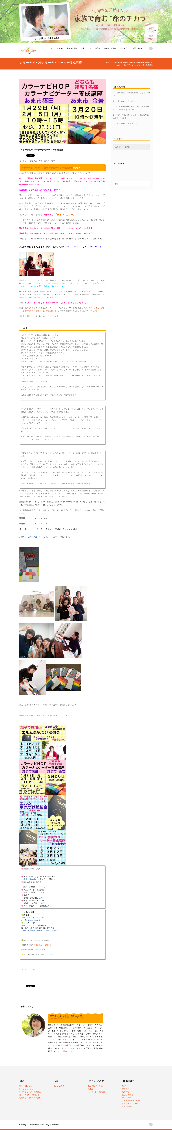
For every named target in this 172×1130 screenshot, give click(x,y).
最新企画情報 (72, 48)
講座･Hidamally (25, 1086)
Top (51, 48)
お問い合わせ (137, 48)
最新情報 (125, 1092)
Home (108, 62)
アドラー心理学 (94, 48)
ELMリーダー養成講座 (97, 1092)
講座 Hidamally (30, 879)
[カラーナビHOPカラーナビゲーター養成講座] (62, 111)
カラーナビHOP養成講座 (29, 1094)
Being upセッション (27, 1089)
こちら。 (39, 868)
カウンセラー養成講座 (42, 945)
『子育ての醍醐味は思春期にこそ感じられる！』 (40, 930)
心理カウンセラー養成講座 (30, 1097)
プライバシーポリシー (131, 1100)
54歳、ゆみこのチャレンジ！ (126, 101)
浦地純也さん (33, 920)
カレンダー (124, 48)
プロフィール (127, 1089)
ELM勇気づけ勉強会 (96, 1086)
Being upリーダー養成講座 (30, 1092)
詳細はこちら (68, 1051)
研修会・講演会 (110, 48)
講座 (82, 48)
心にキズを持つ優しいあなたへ (127, 123)
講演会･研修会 (128, 1094)
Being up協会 (59, 1086)
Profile (60, 48)
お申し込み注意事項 (130, 1103)
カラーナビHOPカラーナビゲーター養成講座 (132, 62)
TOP (124, 1086)
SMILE (90, 1089)
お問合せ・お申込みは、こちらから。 (36, 537)
